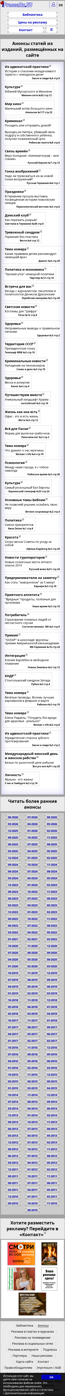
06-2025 (13, 844)
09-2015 (52, 1081)
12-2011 (13, 1169)
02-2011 (52, 1196)
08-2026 (52, 817)
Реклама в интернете (23, 1350)
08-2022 (52, 925)
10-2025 (32, 837)
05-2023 (52, 905)
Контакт (26, 30)
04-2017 (13, 1034)
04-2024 (32, 878)
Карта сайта (24, 1362)
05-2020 (32, 959)
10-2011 (32, 1176)
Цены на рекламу (32, 22)
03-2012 (13, 1162)
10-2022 (32, 919)
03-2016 (52, 1068)
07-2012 (32, 1156)
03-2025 (13, 851)
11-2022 (52, 919)
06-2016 (52, 1061)
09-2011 (13, 1176)
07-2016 (13, 1054)
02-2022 (52, 939)
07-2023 (32, 898)
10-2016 (13, 1047)
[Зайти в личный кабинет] (53, 5)
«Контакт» (32, 1234)
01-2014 (32, 1115)
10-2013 (32, 1122)
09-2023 (13, 892)
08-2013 (52, 1129)
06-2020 (52, 959)
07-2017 (13, 1027)
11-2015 (32, 1074)
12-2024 (13, 858)
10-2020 (13, 946)
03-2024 (13, 878)
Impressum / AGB (49, 1368)
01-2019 (13, 993)
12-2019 (52, 973)
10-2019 (13, 973)
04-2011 (32, 1190)
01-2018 (52, 1020)
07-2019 (13, 980)
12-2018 (52, 1000)
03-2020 (52, 966)
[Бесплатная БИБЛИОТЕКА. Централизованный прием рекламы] (17, 6)
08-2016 (32, 1054)
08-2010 (32, 1210)
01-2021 (13, 939)
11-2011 (52, 1176)
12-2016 (52, 1047)
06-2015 (32, 1081)
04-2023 (32, 905)
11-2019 (32, 973)
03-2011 (13, 1190)
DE (61, 5)
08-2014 (32, 1102)
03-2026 (13, 824)
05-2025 (52, 851)
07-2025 (32, 844)
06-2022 (13, 925)
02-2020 (32, 966)
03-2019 (52, 993)
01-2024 (32, 885)
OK (51, 1377)
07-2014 (13, 1102)
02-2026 (52, 831)
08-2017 (32, 1027)
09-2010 (13, 1203)
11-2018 (32, 1000)
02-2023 (52, 912)
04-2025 (32, 851)
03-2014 (13, 1108)
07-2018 (52, 1007)
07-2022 (32, 925)
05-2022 (52, 932)
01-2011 (32, 1196)
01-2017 (13, 1041)
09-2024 (13, 864)
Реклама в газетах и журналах (32, 1331)
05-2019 (32, 986)
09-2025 (13, 837)
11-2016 (32, 1047)
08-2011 (52, 1183)
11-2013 (52, 1122)
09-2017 (52, 1027)
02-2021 (32, 939)
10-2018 (13, 1000)
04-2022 (32, 932)
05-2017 (32, 1034)
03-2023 (13, 905)
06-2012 (13, 1156)
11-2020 (32, 946)
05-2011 (52, 1190)
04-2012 (32, 1162)
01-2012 (32, 1169)
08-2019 (32, 980)
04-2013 (32, 1135)
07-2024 (32, 871)
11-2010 (52, 1203)
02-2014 (52, 1115)
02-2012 (52, 1169)
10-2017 (13, 1020)
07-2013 (32, 1129)
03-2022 (13, 932)
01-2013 (32, 1142)
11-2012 (52, 1149)
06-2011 (13, 1183)
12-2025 (13, 831)
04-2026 (32, 824)
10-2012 (32, 1149)
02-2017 (32, 1041)
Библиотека (33, 14)
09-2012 (13, 1149)
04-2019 (13, 986)
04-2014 (32, 1108)
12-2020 (52, 946)
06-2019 (52, 986)
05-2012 (52, 1162)
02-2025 (52, 858)
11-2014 (32, 1095)
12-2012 (13, 1142)
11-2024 (52, 864)
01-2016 (13, 1068)
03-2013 (13, 1135)
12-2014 (52, 1095)
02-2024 (52, 885)
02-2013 (52, 1142)
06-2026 (13, 817)
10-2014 (13, 1095)
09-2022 (13, 919)
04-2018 (52, 1013)
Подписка (50, 1350)
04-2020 (13, 959)
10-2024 (32, 864)
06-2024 (13, 871)
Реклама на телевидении (32, 1337)
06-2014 (52, 1108)
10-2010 (32, 1203)
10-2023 (32, 892)
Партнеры (20, 1356)
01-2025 (32, 858)
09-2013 (13, 1122)
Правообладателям (18, 1368)
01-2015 (13, 1088)
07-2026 (32, 817)
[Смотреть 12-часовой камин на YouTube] (49, 1253)
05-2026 (52, 824)
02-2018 (13, 1013)
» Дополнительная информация (23, 1393)
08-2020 (32, 953)
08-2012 (52, 1156)
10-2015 (13, 1074)
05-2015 (13, 1081)
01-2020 (13, 966)
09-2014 (52, 1102)
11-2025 (52, 837)
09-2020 (52, 953)
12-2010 (13, 1196)
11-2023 (52, 892)
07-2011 (32, 1183)
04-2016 (13, 1061)
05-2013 (52, 1135)
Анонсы (43, 1325)
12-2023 (13, 885)
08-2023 (52, 898)
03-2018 (32, 1013)
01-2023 (32, 912)
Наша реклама (42, 1356)
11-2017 (32, 1020)
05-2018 (13, 1007)
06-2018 (32, 1007)
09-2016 (52, 1054)
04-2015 (52, 1088)
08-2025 (52, 844)
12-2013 (13, 1115)
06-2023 (13, 898)
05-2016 (32, 1061)
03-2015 (32, 1088)
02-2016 (32, 1068)
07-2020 (13, 953)
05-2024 (52, 878)
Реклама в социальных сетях (32, 1344)
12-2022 (13, 912)
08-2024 (52, 871)
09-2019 (52, 980)
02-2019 (32, 993)
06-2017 (52, 1034)
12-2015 (52, 1074)
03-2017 (52, 1041)
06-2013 (13, 1129)
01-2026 (32, 831)
